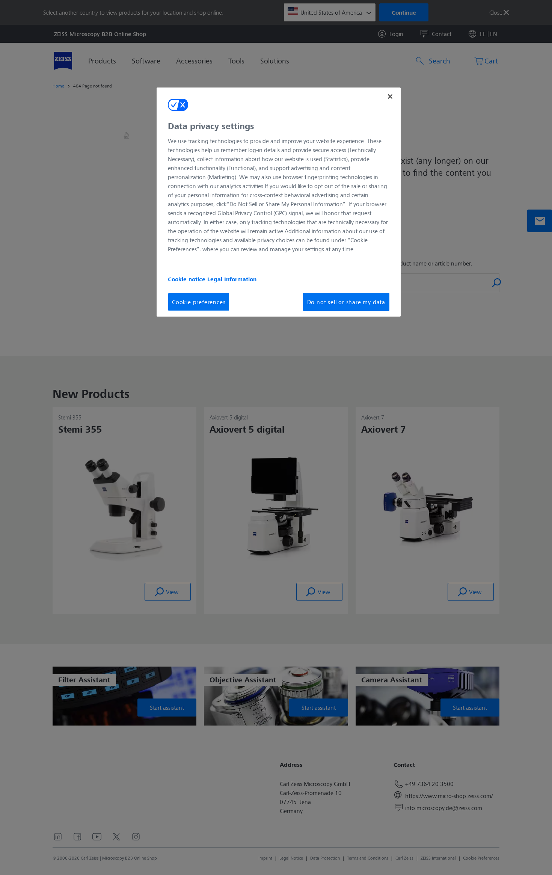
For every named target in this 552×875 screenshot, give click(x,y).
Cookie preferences (198, 302)
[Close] (390, 96)
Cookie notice (187, 279)
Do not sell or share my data (346, 302)
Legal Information (231, 279)
